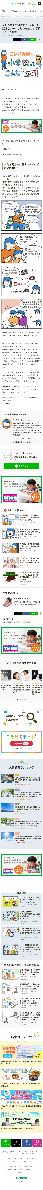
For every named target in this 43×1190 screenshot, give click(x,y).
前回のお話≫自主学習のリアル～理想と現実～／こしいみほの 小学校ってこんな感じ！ (20, 335)
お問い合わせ (21, 1172)
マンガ (17, 622)
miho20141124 (26, 438)
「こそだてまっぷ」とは (14, 1167)
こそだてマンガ (27, 1161)
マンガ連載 (27, 622)
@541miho (27, 442)
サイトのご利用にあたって (14, 1169)
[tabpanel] (21, 681)
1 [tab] (17, 699)
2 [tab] (18, 699)
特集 (4, 11)
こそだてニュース (15, 11)
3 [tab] (20, 699)
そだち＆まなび (30, 11)
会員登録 (21, 743)
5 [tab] (24, 699)
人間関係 (17, 21)
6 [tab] (25, 699)
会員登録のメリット (30, 1167)
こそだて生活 (8, 21)
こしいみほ (7, 622)
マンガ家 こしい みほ (21, 420)
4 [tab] (22, 699)
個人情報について (31, 1169)
